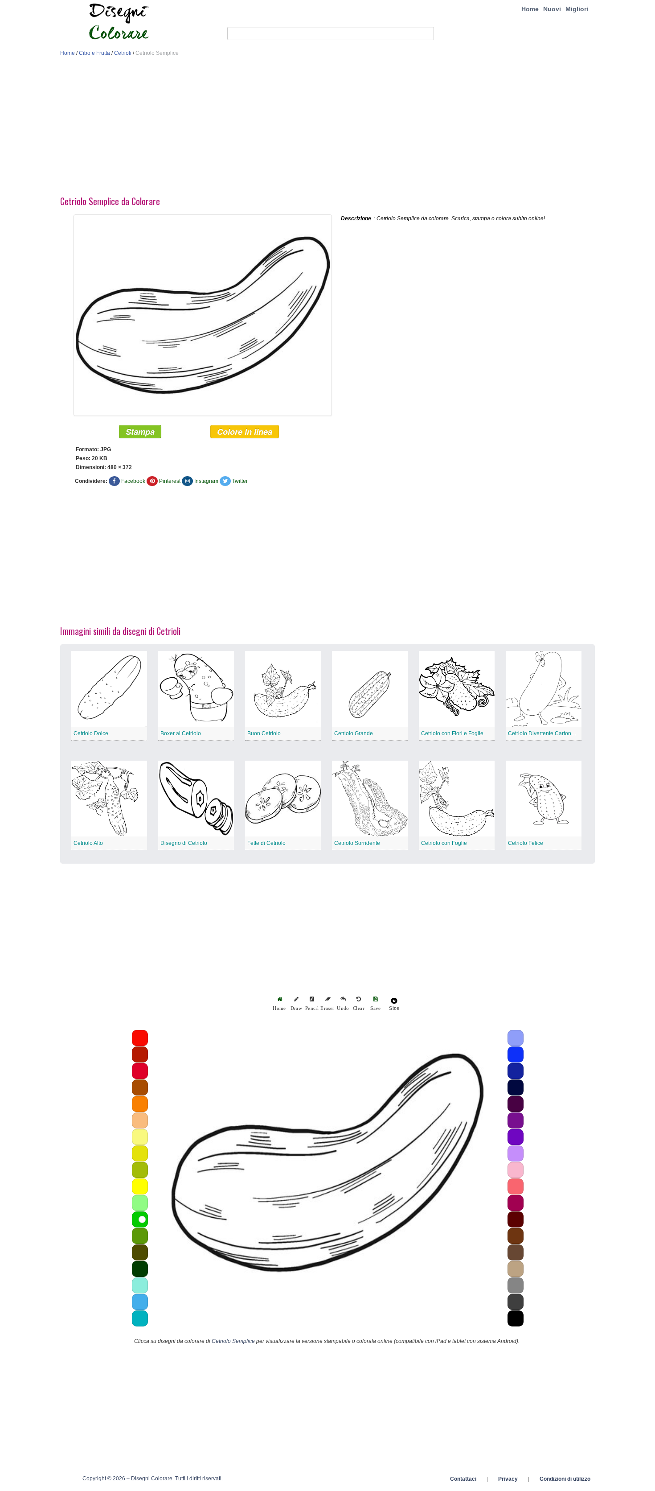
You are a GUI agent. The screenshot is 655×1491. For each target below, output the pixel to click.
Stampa (140, 431)
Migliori (576, 8)
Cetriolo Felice (525, 843)
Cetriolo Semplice (233, 1341)
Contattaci (463, 1479)
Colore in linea (244, 431)
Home (530, 8)
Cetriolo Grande (353, 733)
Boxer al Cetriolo (180, 733)
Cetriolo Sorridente (357, 843)
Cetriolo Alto (88, 843)
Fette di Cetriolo (266, 843)
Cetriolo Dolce (91, 733)
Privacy (508, 1479)
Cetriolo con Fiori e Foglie (452, 733)
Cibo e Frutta (94, 53)
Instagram (206, 481)
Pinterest (169, 481)
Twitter (240, 481)
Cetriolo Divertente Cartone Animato (551, 733)
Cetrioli (122, 53)
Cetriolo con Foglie (444, 843)
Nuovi (552, 8)
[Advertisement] (327, 128)
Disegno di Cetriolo (183, 843)
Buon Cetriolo (264, 733)
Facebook (133, 481)
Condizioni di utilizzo (565, 1479)
